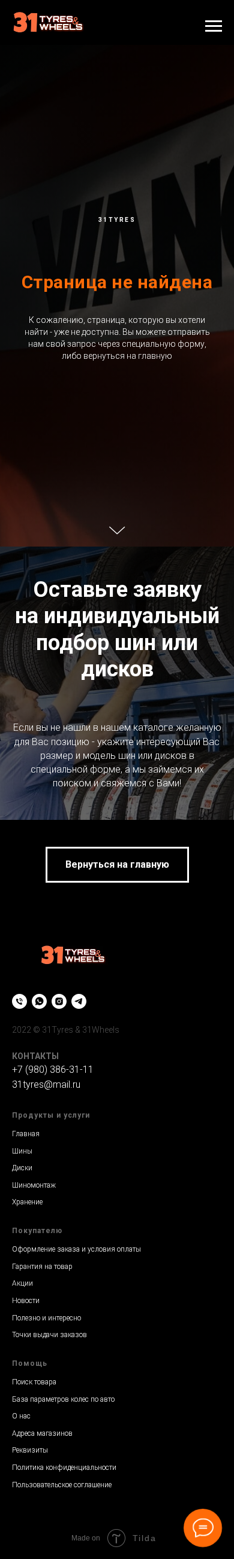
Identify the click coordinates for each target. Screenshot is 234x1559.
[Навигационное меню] (213, 26)
